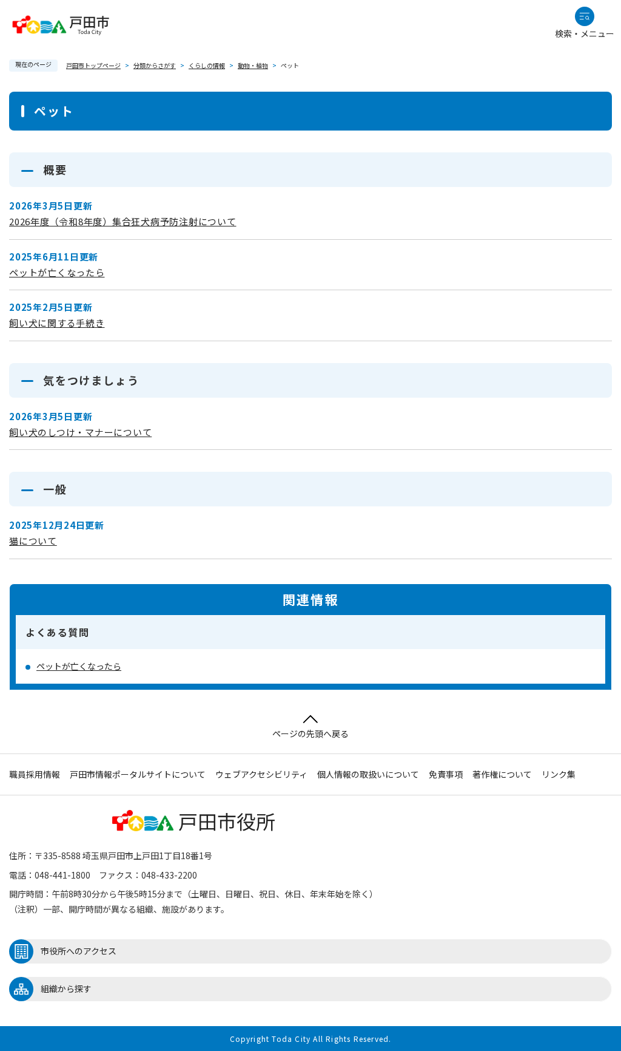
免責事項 (446, 774)
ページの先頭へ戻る (310, 733)
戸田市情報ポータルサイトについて (138, 774)
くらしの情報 (207, 65)
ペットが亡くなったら (57, 272)
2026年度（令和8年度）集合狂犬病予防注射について (123, 221)
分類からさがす (154, 65)
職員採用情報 (34, 774)
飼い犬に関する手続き (57, 322)
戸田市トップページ (93, 65)
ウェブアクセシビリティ (261, 774)
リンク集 (559, 774)
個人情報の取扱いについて (368, 774)
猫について (33, 540)
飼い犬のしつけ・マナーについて (80, 432)
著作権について (502, 774)
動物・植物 (253, 65)
